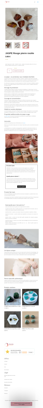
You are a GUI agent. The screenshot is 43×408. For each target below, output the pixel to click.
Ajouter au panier (18, 70)
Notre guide (21, 186)
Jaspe (24, 122)
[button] (36, 9)
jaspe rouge (7, 116)
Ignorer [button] (23, 404)
